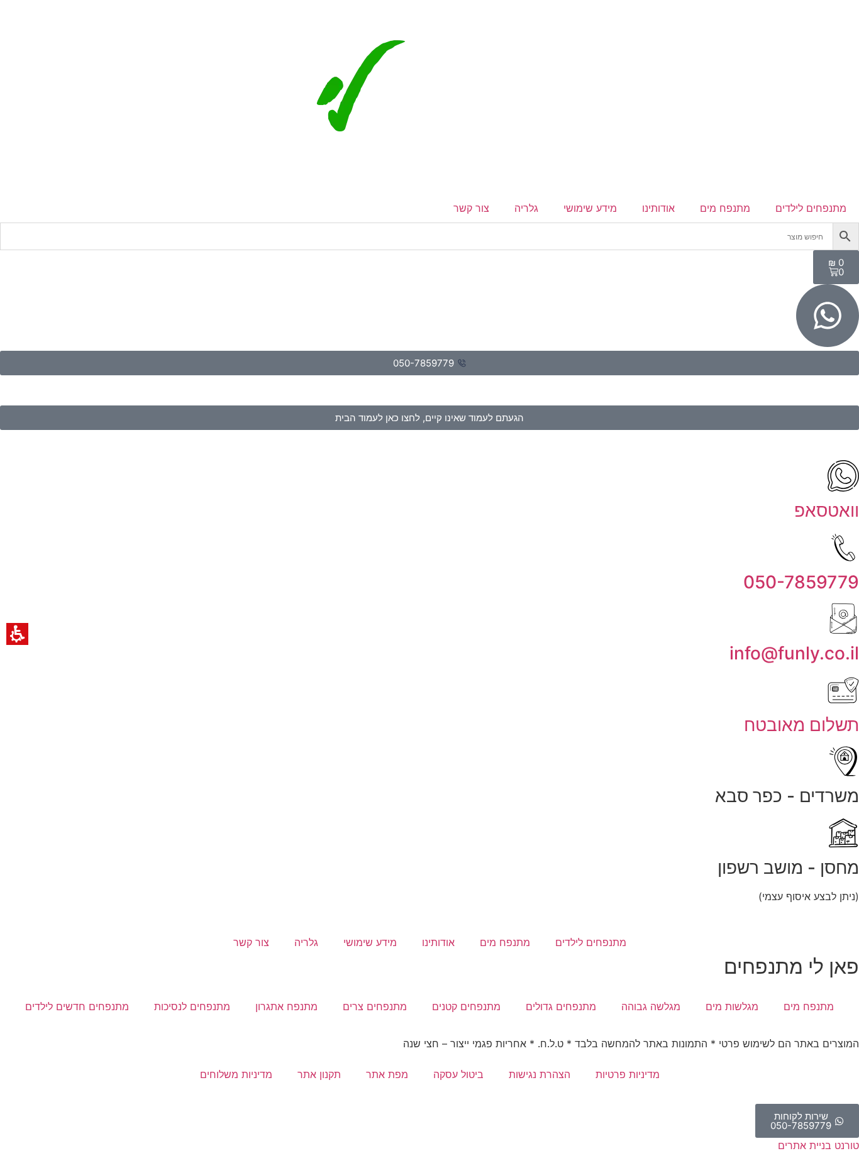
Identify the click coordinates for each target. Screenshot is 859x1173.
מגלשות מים (732, 1006)
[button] (846, 236)
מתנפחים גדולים (561, 1006)
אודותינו (658, 208)
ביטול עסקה (458, 1074)
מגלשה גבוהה (650, 1006)
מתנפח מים (725, 208)
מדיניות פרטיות (628, 1074)
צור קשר (471, 208)
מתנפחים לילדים (810, 208)
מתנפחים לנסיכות (192, 1006)
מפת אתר (387, 1074)
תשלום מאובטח (801, 724)
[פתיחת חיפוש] (429, 236)
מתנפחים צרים (375, 1006)
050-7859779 (801, 582)
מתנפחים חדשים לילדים (77, 1006)
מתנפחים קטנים (466, 1006)
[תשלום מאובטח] (843, 690)
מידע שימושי (590, 208)
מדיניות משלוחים (236, 1074)
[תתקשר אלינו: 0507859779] (843, 547)
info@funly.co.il (794, 653)
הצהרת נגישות (539, 1074)
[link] (430, 112)
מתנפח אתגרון (286, 1006)
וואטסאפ (826, 510)
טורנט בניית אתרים (818, 1145)
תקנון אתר (319, 1074)
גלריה (526, 208)
